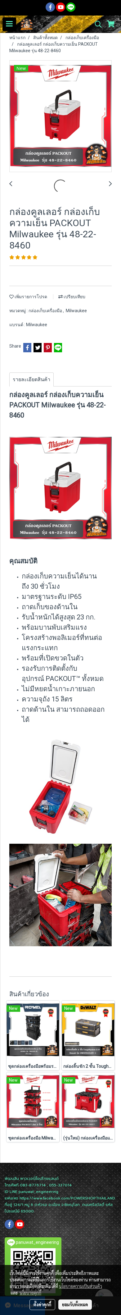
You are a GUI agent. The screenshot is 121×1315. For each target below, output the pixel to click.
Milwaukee (76, 310)
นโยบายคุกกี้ (30, 1292)
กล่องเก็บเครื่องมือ (46, 310)
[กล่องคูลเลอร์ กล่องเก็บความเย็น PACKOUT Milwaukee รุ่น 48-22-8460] (60, 116)
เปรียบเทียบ (74, 296)
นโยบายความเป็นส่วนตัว (80, 1286)
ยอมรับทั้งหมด (75, 1304)
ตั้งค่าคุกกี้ (42, 1304)
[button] (96, 24)
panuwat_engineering (38, 1191)
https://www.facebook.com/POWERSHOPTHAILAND (67, 1198)
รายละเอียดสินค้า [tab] (31, 379)
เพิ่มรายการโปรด (30, 296)
